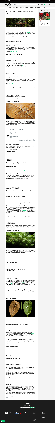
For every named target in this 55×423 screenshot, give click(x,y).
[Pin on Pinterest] (10, 396)
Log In (49, 4)
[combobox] (25, 4)
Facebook (43, 413)
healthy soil (32, 333)
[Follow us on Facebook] (48, 0)
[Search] (39, 4)
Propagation (31, 7)
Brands (42, 7)
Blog (24, 414)
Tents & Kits (10, 7)
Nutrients (17, 7)
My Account (34, 413)
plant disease (28, 32)
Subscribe (32, 407)
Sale (44, 7)
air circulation (23, 282)
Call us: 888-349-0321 (7, 0)
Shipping (34, 418)
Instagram (43, 414)
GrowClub (34, 420)
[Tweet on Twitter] (11, 396)
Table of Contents (15, 29)
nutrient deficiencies (20, 340)
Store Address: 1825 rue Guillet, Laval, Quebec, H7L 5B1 (45, 417)
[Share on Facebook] (8, 396)
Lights (14, 7)
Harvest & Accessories (37, 7)
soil (22, 65)
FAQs (33, 414)
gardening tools (10, 283)
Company (25, 413)
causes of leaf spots (23, 170)
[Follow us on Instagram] (49, 0)
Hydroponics (21, 7)
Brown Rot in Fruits (11, 83)
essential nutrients (24, 210)
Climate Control (26, 7)
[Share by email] (12, 396)
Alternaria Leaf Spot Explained (14, 51)
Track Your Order (34, 419)
